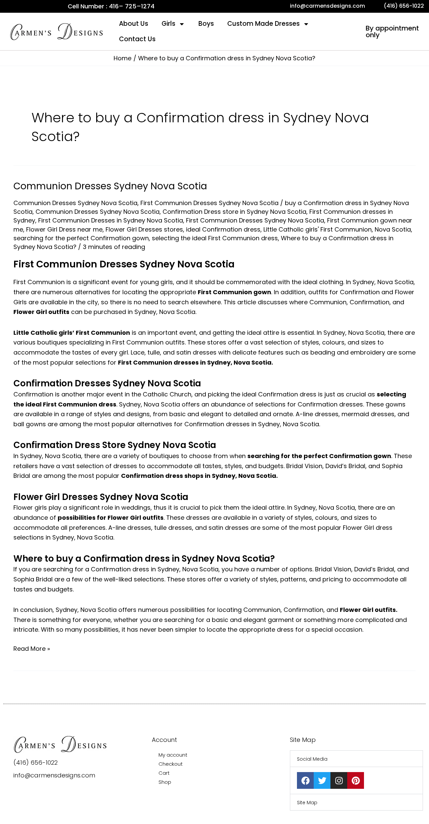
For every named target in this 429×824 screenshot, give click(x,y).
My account (173, 754)
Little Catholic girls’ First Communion (71, 332)
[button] (356, 759)
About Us (133, 23)
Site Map (307, 802)
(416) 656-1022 (35, 762)
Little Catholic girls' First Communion (317, 229)
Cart (164, 772)
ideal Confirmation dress (223, 229)
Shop (165, 781)
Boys (206, 23)
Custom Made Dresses (263, 23)
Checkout (171, 763)
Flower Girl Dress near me (64, 229)
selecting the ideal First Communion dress (215, 238)
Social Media (312, 759)
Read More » (31, 648)
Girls (168, 23)
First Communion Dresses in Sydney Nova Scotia (110, 220)
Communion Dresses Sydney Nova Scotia (110, 186)
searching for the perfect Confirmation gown (81, 238)
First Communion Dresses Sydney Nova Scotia (209, 203)
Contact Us (137, 39)
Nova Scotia (393, 229)
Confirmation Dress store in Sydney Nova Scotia (234, 211)
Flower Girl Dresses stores (144, 229)
